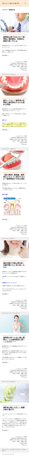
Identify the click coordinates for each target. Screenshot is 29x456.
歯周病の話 (14, 74)
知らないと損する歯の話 (10, 3)
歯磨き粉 (3, 450)
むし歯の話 (13, 313)
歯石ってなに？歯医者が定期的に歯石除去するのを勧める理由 (14, 102)
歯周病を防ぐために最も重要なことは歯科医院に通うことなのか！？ (14, 340)
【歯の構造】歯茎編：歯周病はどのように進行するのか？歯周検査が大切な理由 (14, 177)
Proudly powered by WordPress (8, 454)
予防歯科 (24, 449)
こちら (25, 69)
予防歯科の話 (13, 449)
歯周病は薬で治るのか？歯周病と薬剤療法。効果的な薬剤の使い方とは (14, 39)
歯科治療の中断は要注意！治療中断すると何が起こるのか (14, 265)
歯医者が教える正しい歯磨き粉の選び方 (14, 408)
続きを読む (5, 55)
